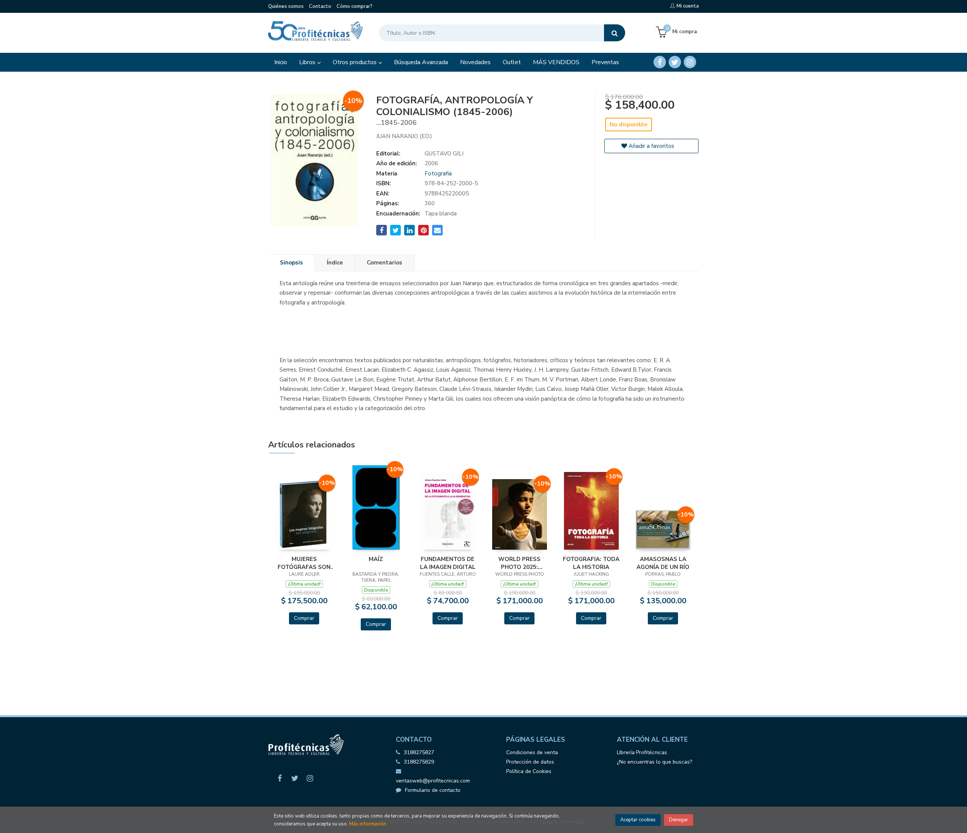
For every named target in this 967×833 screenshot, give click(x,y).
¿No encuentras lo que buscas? (654, 761)
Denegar (678, 819)
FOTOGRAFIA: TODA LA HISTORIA (591, 562)
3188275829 (419, 761)
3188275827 (419, 752)
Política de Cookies (528, 771)
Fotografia (438, 173)
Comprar (304, 618)
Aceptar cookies (638, 819)
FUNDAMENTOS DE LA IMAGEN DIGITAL (448, 562)
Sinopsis (291, 262)
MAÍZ (376, 559)
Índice (335, 262)
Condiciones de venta (532, 752)
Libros (308, 62)
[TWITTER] (675, 62)
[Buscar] (614, 33)
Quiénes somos (286, 6)
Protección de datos (530, 761)
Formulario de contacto (432, 790)
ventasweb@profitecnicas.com (433, 780)
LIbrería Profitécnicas (642, 752)
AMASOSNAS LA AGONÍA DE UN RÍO (662, 562)
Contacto (320, 6)
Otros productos (355, 62)
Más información (367, 824)
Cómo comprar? (354, 6)
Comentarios (384, 262)
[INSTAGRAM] (690, 62)
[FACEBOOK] (659, 62)
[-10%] (304, 513)
